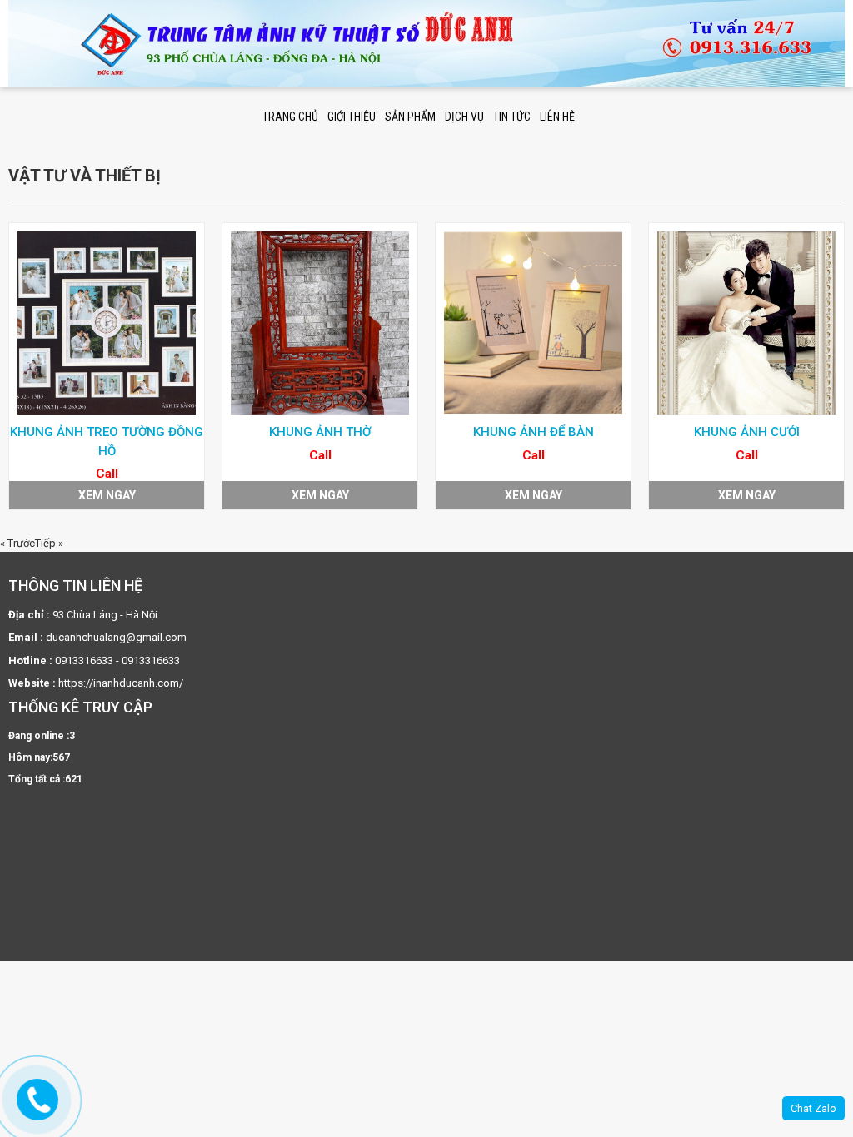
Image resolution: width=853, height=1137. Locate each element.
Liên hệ (557, 116)
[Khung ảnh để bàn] (533, 323)
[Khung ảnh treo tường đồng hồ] (106, 323)
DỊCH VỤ (464, 116)
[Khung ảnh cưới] (746, 323)
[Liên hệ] (39, 1099)
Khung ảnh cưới (747, 432)
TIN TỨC (512, 116)
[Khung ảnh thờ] (320, 323)
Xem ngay (107, 495)
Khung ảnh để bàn (533, 432)
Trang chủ (290, 116)
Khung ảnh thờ (320, 432)
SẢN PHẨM (410, 116)
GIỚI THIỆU (351, 116)
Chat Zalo (813, 1108)
